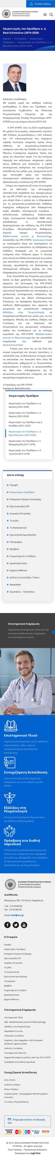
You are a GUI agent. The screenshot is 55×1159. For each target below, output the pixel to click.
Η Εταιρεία (20, 38)
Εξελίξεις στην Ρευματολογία (23, 312)
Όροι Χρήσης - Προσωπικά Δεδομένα (27, 1149)
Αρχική (7, 38)
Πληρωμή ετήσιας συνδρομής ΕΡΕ (26, 1121)
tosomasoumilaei (42, 239)
